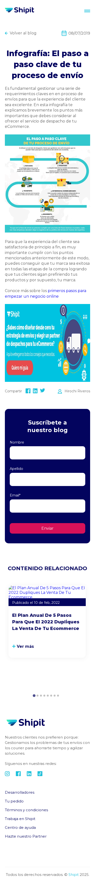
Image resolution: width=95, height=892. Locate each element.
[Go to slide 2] (37, 696)
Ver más (25, 646)
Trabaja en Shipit (20, 818)
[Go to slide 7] (55, 696)
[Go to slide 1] (34, 695)
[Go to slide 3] (41, 696)
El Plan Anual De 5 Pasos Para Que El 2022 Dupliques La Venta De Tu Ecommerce (45, 622)
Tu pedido (14, 801)
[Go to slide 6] (51, 696)
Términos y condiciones (26, 810)
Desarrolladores (19, 792)
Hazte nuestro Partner (26, 836)
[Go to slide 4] (44, 696)
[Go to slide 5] (48, 696)
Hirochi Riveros (77, 391)
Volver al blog (23, 33)
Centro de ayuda (20, 827)
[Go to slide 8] (58, 696)
